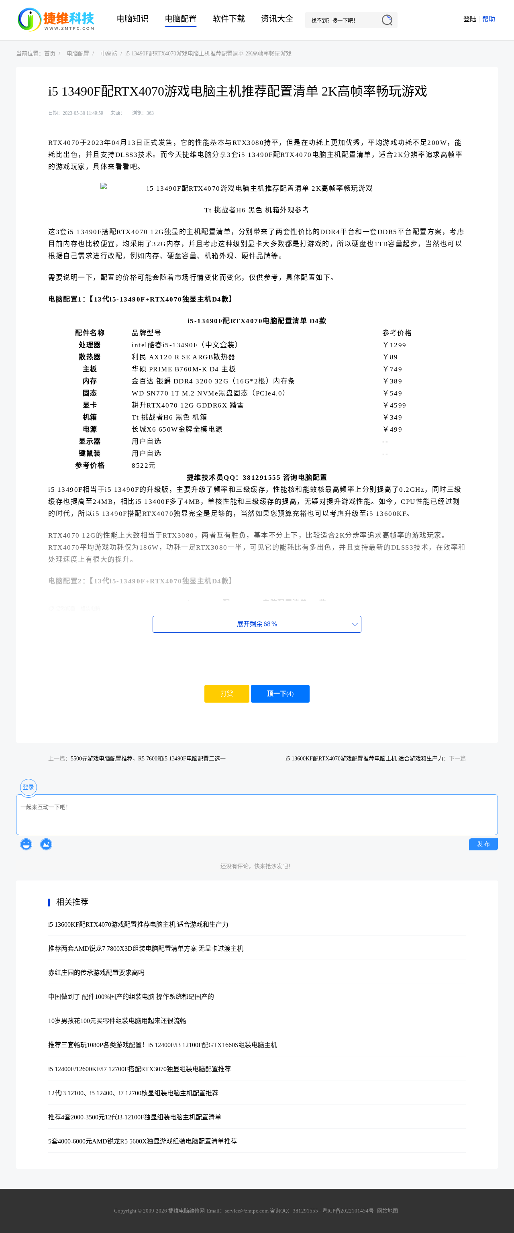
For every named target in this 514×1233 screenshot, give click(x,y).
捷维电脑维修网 (56, 20)
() (280, 693)
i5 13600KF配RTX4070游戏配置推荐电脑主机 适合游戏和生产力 (364, 759)
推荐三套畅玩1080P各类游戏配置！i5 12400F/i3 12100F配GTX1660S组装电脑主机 (162, 1044)
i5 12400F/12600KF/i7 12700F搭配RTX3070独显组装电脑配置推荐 (139, 1069)
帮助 (488, 19)
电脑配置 (181, 18)
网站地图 (387, 1211)
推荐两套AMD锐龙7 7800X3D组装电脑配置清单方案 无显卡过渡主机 (145, 948)
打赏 (226, 693)
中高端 (108, 54)
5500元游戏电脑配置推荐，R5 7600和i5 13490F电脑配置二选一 (148, 759)
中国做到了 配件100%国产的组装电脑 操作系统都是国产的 (131, 996)
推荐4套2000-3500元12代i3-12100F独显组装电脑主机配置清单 (134, 1117)
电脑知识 (132, 18)
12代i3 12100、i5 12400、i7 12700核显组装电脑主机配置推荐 (133, 1093)
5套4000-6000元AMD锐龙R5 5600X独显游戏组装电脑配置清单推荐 (142, 1141)
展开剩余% (257, 624)
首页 (49, 54)
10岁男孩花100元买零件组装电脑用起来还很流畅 (117, 1020)
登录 (28, 787)
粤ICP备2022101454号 (348, 1211)
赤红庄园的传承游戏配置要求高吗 (96, 972)
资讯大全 (277, 18)
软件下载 (229, 18)
